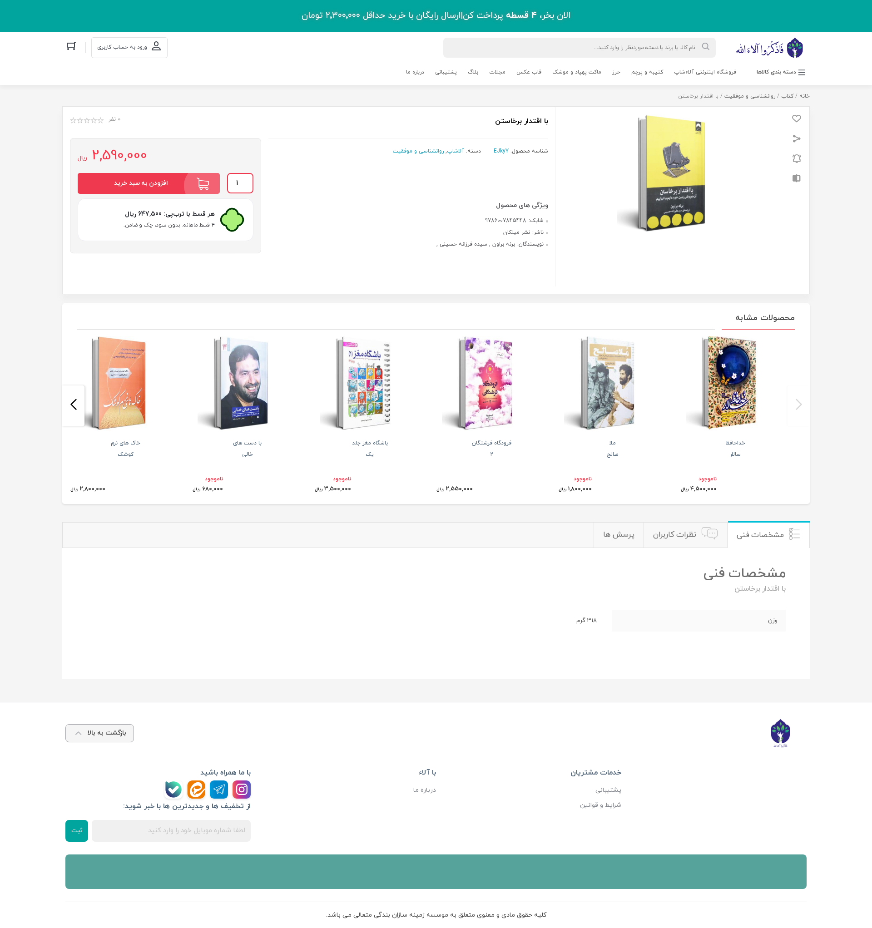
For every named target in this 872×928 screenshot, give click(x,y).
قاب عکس (528, 72)
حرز (616, 72)
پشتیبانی (446, 72)
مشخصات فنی (760, 535)
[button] (799, 405)
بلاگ (473, 72)
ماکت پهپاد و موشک (576, 72)
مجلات (497, 72)
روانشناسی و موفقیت (749, 96)
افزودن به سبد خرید (141, 183)
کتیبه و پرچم (647, 72)
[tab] (768, 535)
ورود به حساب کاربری (122, 47)
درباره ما (415, 72)
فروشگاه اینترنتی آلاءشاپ (705, 72)
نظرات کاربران (675, 534)
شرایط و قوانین (600, 805)
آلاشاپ (455, 151)
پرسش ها (618, 534)
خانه (804, 96)
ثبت (77, 830)
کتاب (787, 96)
